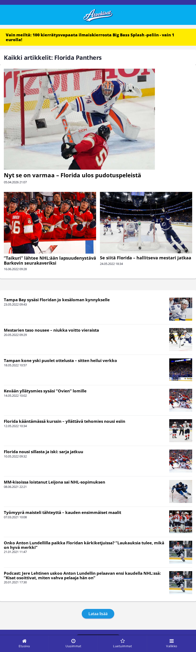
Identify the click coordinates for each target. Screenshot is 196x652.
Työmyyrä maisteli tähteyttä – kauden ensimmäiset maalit (62, 512)
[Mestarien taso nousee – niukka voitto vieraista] (180, 339)
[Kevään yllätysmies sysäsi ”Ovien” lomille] (180, 400)
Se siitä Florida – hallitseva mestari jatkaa (145, 258)
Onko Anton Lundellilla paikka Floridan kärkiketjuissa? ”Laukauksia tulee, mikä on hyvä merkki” (84, 545)
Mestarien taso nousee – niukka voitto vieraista (51, 330)
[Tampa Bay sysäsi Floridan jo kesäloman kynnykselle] (180, 309)
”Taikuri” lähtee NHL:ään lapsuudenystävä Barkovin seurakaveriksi (50, 260)
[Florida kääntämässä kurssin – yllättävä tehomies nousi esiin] (180, 430)
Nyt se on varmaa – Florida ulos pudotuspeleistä (72, 175)
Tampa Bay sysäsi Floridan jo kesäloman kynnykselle (57, 299)
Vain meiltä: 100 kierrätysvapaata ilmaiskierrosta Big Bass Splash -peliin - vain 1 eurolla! (90, 37)
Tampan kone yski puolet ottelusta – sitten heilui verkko (60, 360)
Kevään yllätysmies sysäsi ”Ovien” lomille (45, 391)
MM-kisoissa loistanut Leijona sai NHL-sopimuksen (54, 482)
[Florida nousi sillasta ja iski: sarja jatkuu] (180, 461)
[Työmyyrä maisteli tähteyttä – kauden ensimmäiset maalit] (180, 521)
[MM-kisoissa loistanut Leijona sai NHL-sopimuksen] (180, 491)
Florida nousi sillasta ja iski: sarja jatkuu (43, 451)
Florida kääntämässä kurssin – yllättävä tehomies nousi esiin (64, 421)
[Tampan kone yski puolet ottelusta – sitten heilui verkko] (180, 369)
